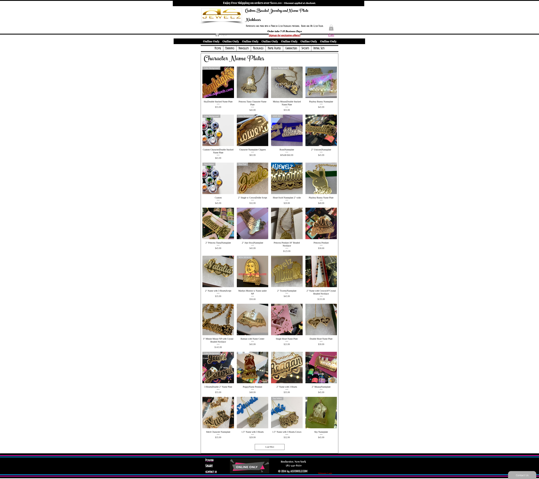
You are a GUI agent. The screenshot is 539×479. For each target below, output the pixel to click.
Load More (269, 447)
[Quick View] (252, 82)
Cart (331, 35)
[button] (331, 28)
